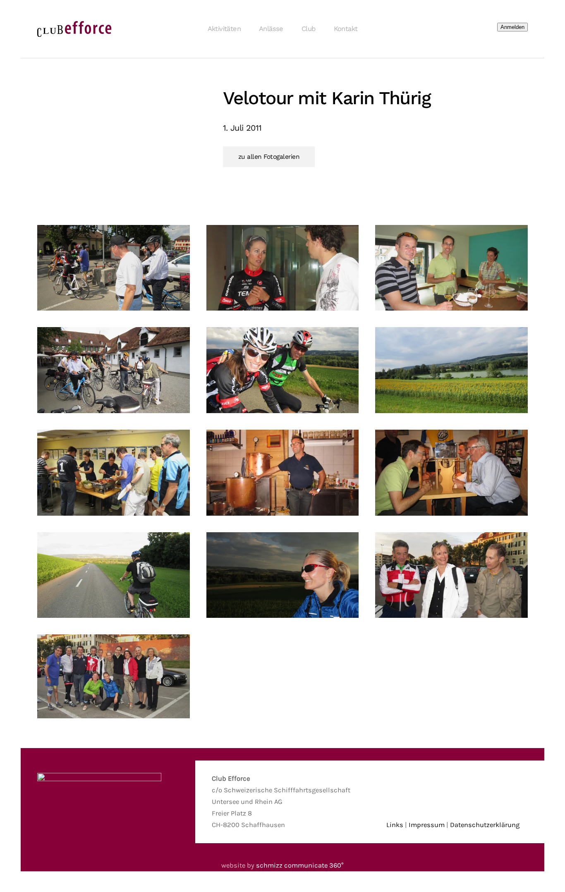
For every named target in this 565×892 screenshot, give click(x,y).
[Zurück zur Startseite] (74, 29)
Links (394, 825)
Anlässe (271, 29)
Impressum (427, 825)
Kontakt (346, 29)
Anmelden (512, 27)
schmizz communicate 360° (300, 865)
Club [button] (309, 29)
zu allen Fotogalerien (269, 156)
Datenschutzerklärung (485, 825)
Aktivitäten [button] (224, 29)
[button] (113, 268)
